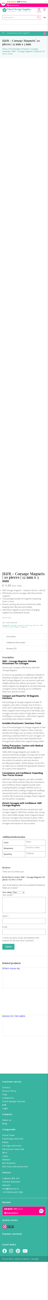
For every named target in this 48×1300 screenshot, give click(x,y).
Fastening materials (32, 625)
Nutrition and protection (15, 1166)
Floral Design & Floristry (19, 49)
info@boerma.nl (10, 1189)
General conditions (22, 1259)
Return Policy (9, 1091)
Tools (5, 1156)
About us (7, 1120)
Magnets (17, 627)
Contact (6, 1087)
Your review (8, 895)
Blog (4, 1123)
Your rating (7, 892)
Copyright (35, 1259)
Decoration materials (13, 1149)
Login (5, 1108)
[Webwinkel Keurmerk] (8, 1227)
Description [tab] (11, 636)
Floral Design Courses (13, 1101)
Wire (4, 1152)
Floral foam (8, 1135)
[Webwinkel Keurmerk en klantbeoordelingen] (44, 33)
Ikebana (6, 1159)
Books (5, 1142)
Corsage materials (17, 625)
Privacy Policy (8, 1259)
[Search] (38, 17)
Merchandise (9, 1163)
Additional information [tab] (16, 642)
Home (4, 49)
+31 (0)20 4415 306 (12, 1192)
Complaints (8, 1098)
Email (5, 927)
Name (5, 916)
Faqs (4, 1094)
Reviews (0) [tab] (11, 648)
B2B (4, 1105)
